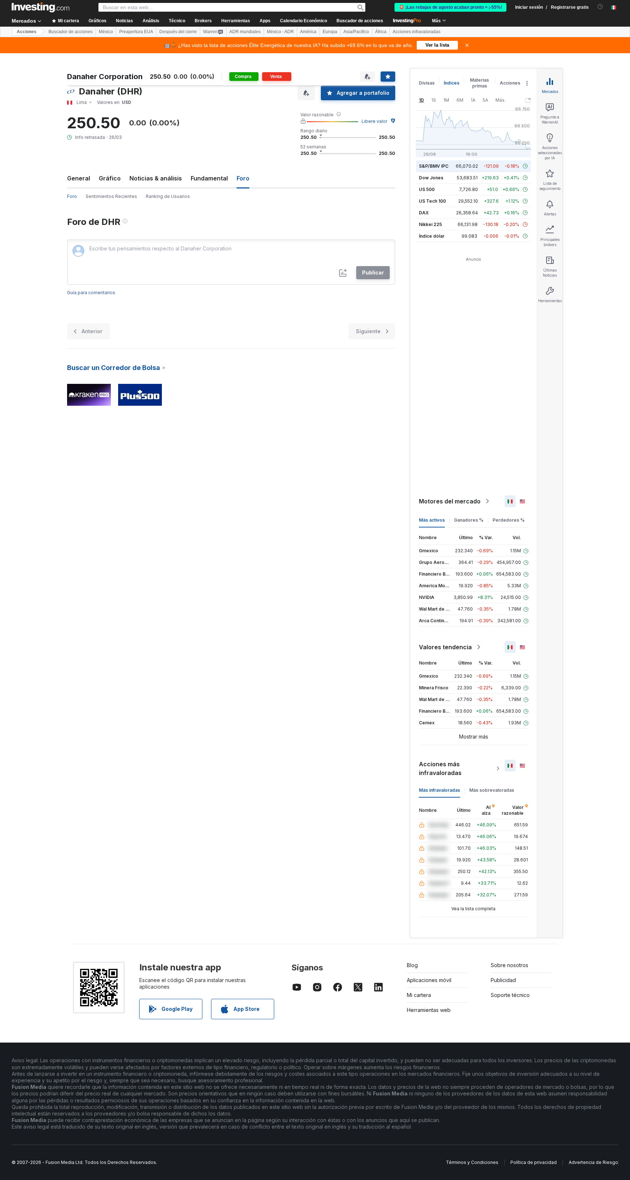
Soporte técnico (510, 995)
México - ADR (280, 31)
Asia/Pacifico (356, 31)
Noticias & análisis (155, 178)
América (308, 31)
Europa (330, 31)
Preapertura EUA (136, 31)
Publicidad (503, 980)
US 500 (427, 189)
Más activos (432, 520)
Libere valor (374, 121)
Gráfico (110, 178)
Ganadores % (468, 520)
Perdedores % (509, 520)
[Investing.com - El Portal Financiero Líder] (40, 7)
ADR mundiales (245, 31)
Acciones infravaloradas (416, 31)
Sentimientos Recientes (111, 196)
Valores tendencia (445, 647)
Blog (412, 965)
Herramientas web (429, 1010)
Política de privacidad (533, 1162)
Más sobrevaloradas (491, 790)
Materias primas (479, 83)
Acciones (26, 31)
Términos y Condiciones (472, 1162)
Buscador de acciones (360, 20)
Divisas (427, 83)
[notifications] (600, 6)
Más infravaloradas (439, 790)
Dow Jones (431, 177)
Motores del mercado (450, 501)
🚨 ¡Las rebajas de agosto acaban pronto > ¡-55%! (450, 7)
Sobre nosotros (509, 965)
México (106, 31)
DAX (424, 212)
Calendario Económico (303, 20)
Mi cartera (419, 995)
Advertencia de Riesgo (593, 1162)
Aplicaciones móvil (429, 980)
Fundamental (209, 178)
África (380, 31)
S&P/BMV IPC (433, 166)
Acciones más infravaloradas (440, 768)
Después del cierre (178, 31)
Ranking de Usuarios (168, 196)
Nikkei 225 (430, 224)
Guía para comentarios (91, 292)
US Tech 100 (432, 201)
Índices (451, 83)
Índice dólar (431, 236)
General (78, 178)
